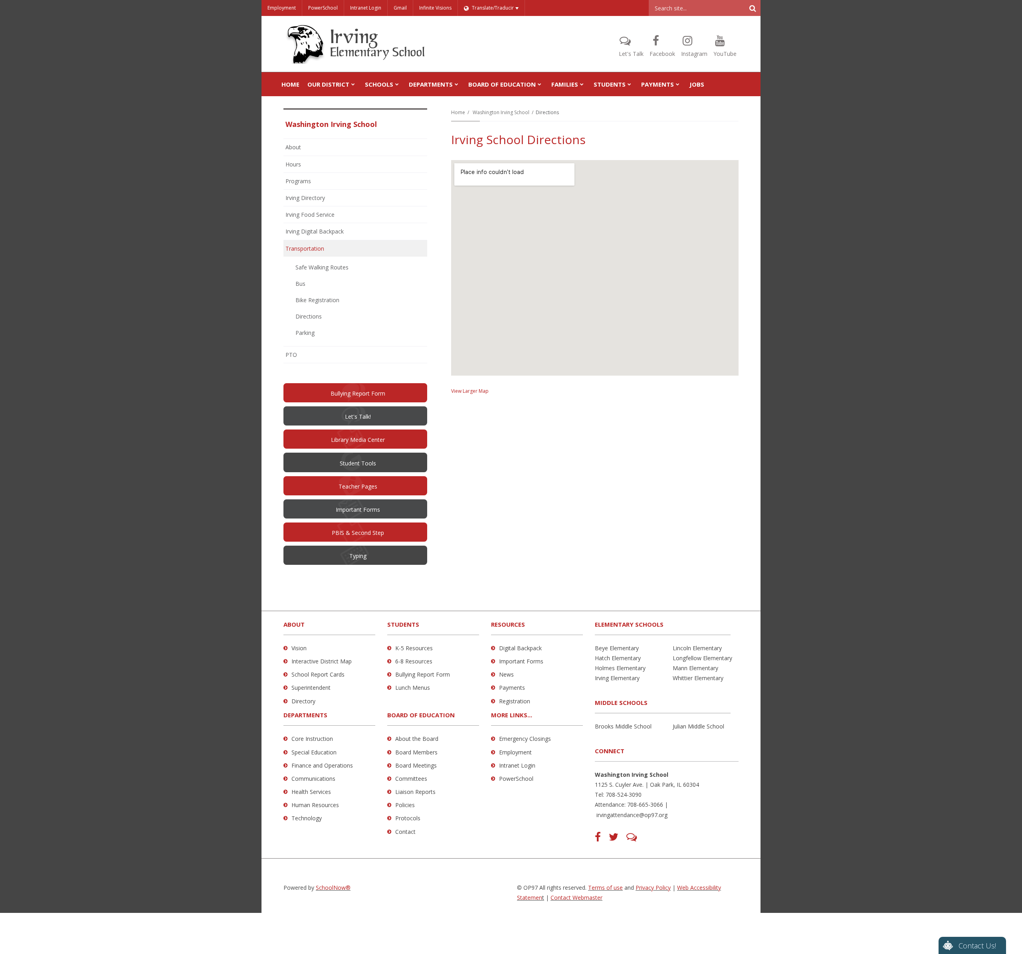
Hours (293, 164)
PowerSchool (323, 7)
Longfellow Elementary (702, 658)
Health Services (311, 792)
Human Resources (315, 805)
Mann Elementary (695, 668)
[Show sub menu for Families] (582, 84)
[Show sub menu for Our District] (353, 84)
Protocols (407, 818)
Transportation (304, 248)
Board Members (416, 752)
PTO (302, 356)
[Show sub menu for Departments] (456, 84)
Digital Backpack (520, 648)
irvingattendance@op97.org (631, 815)
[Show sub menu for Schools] (397, 84)
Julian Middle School (698, 726)
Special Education (314, 752)
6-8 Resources (413, 661)
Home (458, 112)
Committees (411, 778)
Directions (308, 316)
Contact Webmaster (576, 897)
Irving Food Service (310, 214)
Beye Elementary (617, 648)
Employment (281, 7)
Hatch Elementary (618, 658)
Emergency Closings (525, 738)
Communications (313, 778)
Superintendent (311, 687)
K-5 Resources (414, 648)
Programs (298, 181)
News (506, 674)
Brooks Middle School (623, 726)
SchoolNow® (333, 887)
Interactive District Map (321, 661)
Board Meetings (416, 765)
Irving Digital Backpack (314, 231)
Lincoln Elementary (697, 648)
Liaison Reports (415, 792)
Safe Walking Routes (322, 267)
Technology (306, 818)
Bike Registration (317, 300)
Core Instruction (312, 738)
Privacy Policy (653, 887)
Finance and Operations (322, 765)
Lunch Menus (412, 687)
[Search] (753, 8)
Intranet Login (365, 7)
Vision (299, 648)
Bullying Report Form (422, 674)
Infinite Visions (435, 7)
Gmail (400, 7)
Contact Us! (977, 945)
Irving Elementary (617, 678)
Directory (303, 701)
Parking (305, 332)
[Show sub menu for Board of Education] (539, 84)
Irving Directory (305, 198)
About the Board (416, 738)
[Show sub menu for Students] (629, 84)
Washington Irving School (501, 112)
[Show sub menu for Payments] (677, 84)
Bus (300, 283)
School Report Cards (318, 674)
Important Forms (521, 661)
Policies (405, 805)
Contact (405, 831)
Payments (512, 687)
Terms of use (605, 887)
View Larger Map (470, 391)
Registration (514, 701)
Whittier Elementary (698, 678)
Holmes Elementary (620, 668)
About (293, 147)
